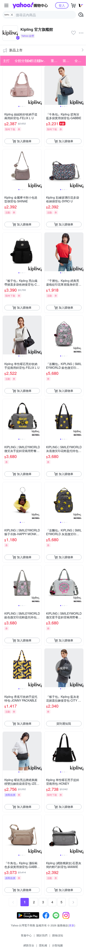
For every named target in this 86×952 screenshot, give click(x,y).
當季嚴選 (67, 60)
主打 (6, 60)
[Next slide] (39, 85)
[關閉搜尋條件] (12, 15)
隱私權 (43, 945)
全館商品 (79, 60)
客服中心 (26, 935)
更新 (71, 925)
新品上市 (16, 50)
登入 (62, 5)
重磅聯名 (55, 60)
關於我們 (42, 935)
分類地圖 (57, 945)
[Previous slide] (5, 85)
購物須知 (57, 935)
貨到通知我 (63, 723)
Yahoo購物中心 (30, 5)
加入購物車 (24, 141)
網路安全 (28, 945)
